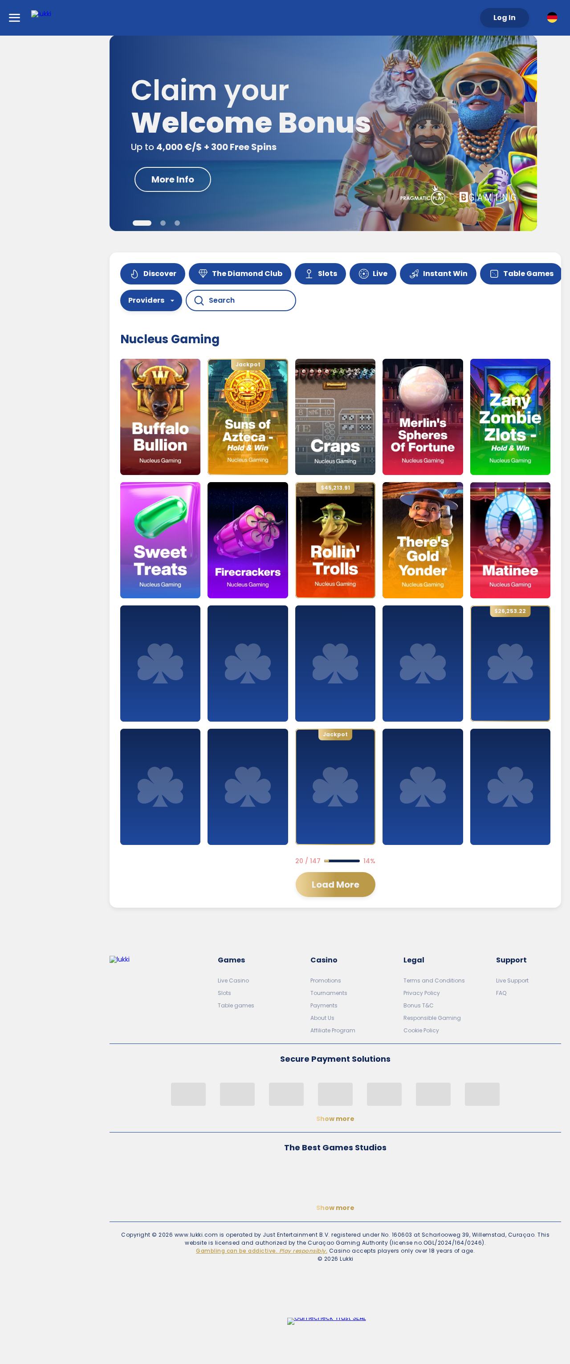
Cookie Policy (421, 1030)
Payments (324, 1005)
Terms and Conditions (434, 980)
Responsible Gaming (432, 1018)
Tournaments (328, 993)
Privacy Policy (421, 993)
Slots (224, 993)
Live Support (512, 980)
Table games (236, 1005)
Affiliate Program (332, 1030)
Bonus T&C (418, 1005)
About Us (322, 1018)
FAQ (501, 993)
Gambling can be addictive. (261, 1250)
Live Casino (233, 980)
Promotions (325, 980)
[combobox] (554, 17)
